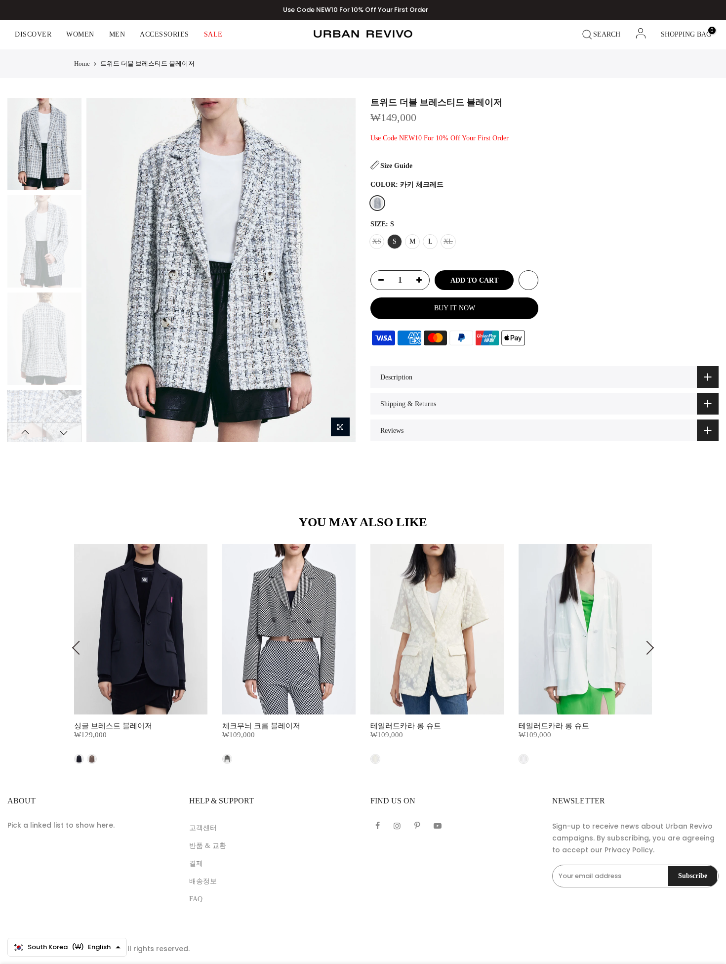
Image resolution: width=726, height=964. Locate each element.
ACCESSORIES (164, 34)
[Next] (339, 270)
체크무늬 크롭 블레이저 (261, 726)
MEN (117, 34)
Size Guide (396, 165)
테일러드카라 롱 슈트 (405, 726)
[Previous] (102, 270)
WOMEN (80, 34)
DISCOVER (33, 34)
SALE (213, 34)
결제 (196, 863)
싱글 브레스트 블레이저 (113, 726)
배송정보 (203, 881)
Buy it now (454, 308)
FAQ (195, 899)
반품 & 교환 (207, 845)
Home (82, 63)
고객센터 (203, 828)
